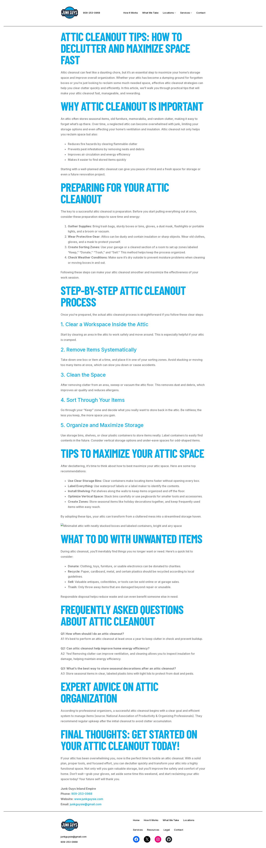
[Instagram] (158, 839)
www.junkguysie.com (88, 799)
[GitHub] (169, 839)
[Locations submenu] (175, 12)
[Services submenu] (191, 12)
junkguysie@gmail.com (86, 804)
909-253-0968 (91, 12)
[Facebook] (136, 839)
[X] (147, 839)
